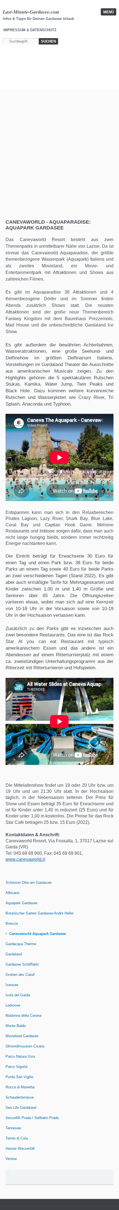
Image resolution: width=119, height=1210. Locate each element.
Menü (108, 12)
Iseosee (12, 985)
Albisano (12, 893)
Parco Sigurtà (16, 1067)
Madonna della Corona (23, 1015)
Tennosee (13, 1128)
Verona (11, 1159)
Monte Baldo (16, 1026)
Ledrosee (13, 1005)
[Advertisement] (59, 157)
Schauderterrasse (20, 1097)
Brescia (12, 923)
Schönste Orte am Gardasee (28, 882)
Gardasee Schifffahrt (22, 964)
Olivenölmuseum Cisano (25, 1046)
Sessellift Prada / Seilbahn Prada (32, 1118)
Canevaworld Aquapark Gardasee (37, 934)
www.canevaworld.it (25, 859)
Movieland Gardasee (22, 1036)
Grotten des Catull (20, 975)
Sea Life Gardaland (21, 1108)
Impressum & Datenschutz (29, 30)
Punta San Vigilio (19, 1077)
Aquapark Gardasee (21, 903)
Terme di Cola (17, 1138)
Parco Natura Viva (20, 1056)
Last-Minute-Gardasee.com (31, 11)
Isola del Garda (18, 995)
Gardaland (14, 954)
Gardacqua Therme (21, 944)
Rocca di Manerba (20, 1087)
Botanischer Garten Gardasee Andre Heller (40, 913)
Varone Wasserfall (20, 1148)
